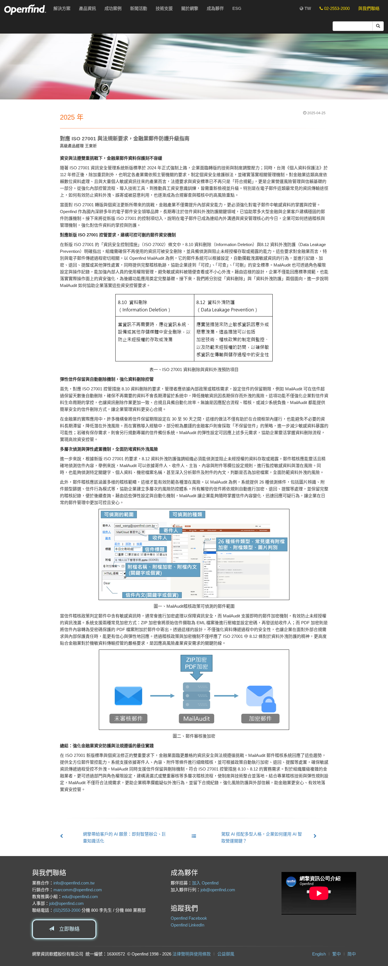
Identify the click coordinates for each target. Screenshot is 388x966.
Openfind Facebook (189, 918)
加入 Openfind (205, 882)
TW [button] (307, 8)
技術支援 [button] (164, 8)
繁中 (336, 954)
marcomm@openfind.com (77, 889)
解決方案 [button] (61, 8)
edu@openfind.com (80, 896)
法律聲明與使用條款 (191, 954)
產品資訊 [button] (87, 8)
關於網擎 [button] (189, 8)
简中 (351, 954)
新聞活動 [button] (138, 8)
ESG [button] (236, 8)
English (319, 954)
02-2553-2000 (336, 8)
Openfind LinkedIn (187, 925)
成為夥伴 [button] (215, 8)
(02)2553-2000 (66, 910)
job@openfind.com (66, 903)
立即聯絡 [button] (67, 929)
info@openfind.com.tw (74, 882)
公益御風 (225, 954)
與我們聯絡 (368, 8)
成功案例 (113, 8)
